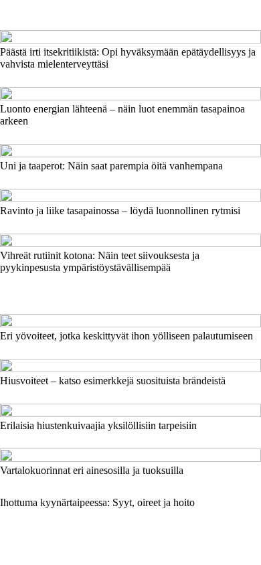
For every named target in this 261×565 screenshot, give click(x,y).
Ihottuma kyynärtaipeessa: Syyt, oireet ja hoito (97, 502)
